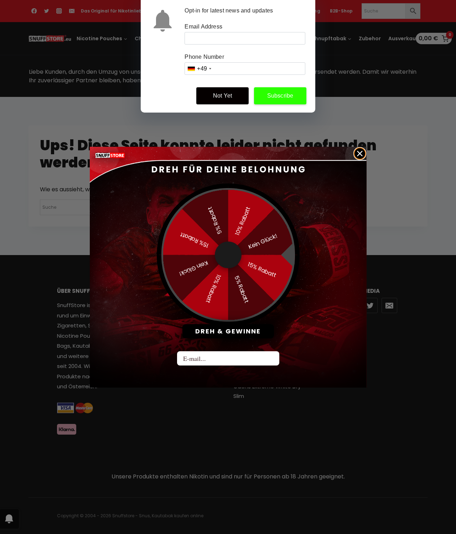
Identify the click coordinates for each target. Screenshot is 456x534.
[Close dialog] (360, 153)
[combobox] (199, 68)
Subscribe (280, 96)
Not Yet (222, 96)
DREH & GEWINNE (228, 331)
